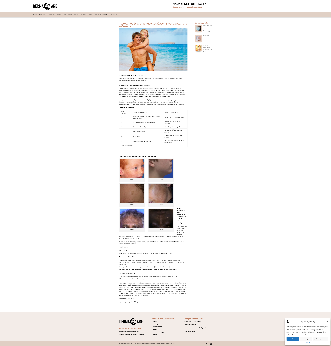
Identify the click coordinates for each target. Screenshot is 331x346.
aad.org (155, 334)
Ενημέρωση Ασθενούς (86, 15)
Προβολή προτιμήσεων (320, 339)
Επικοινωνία (113, 15)
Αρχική (35, 15)
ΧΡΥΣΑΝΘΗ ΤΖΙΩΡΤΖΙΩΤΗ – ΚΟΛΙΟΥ (129, 343)
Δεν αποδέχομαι (305, 339)
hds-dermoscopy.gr (158, 332)
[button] (327, 322)
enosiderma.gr (157, 326)
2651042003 (191, 331)
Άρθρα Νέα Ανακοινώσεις (64, 15)
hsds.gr (155, 329)
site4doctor (161, 343)
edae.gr (155, 321)
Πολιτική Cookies (306, 342)
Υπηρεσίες (42, 15)
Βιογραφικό (52, 15)
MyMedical (171, 343)
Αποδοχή (292, 339)
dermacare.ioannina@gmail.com (198, 328)
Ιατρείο (76, 15)
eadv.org (155, 324)
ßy (157, 343)
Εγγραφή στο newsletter (101, 15)
